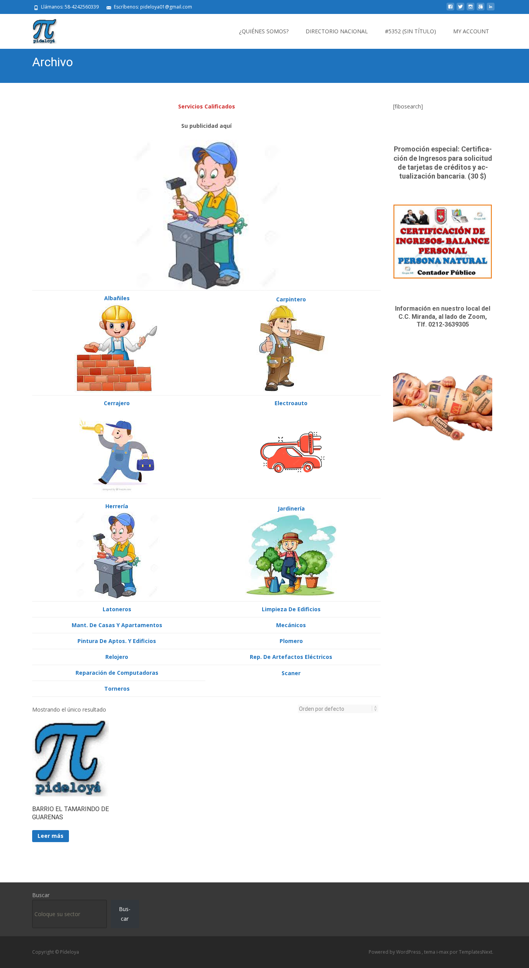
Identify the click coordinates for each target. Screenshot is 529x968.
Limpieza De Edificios (291, 609)
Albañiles (117, 298)
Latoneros (117, 609)
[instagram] (470, 9)
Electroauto (291, 403)
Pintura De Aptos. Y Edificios (116, 641)
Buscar (41, 895)
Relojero (116, 656)
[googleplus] (480, 9)
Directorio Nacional (337, 31)
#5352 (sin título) (410, 31)
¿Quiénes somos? (264, 31)
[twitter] (460, 9)
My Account (471, 31)
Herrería (116, 506)
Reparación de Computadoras (117, 672)
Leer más (51, 835)
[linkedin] (491, 9)
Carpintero (291, 299)
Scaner (291, 673)
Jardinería (291, 508)
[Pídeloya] (38, 29)
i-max (443, 952)
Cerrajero (117, 403)
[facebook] (450, 9)
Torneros (117, 688)
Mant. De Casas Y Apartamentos (117, 625)
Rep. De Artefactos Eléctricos (291, 656)
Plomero (291, 641)
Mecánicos (291, 625)
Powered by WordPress (395, 952)
